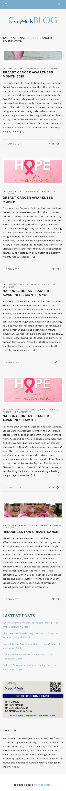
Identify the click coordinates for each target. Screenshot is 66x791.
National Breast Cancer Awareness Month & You (26, 293)
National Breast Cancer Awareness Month (26, 418)
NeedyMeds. (45, 785)
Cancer (45, 191)
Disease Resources (49, 525)
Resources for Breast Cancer (32, 532)
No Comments (51, 68)
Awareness (32, 68)
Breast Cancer (48, 410)
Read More (13, 144)
